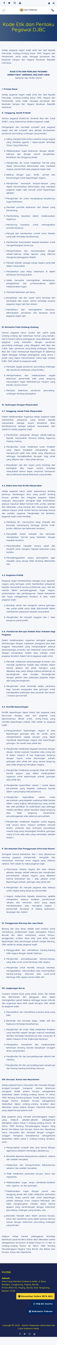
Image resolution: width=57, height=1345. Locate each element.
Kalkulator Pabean (42, 1311)
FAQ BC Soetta (44, 1303)
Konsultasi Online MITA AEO (37, 1296)
